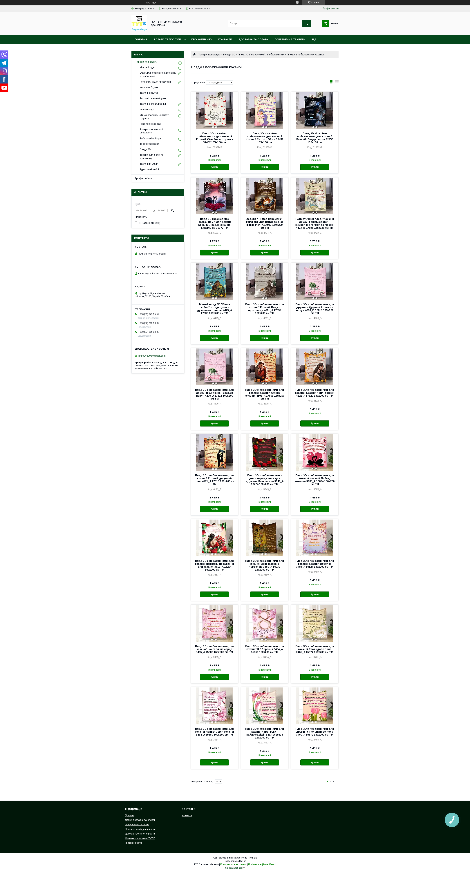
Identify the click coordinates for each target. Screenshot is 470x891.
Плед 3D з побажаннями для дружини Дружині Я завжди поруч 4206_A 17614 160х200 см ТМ (214, 394)
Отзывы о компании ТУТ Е (140, 838)
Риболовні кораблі (150, 123)
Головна (141, 39)
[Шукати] (306, 23)
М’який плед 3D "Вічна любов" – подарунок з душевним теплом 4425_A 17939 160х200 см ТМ (214, 309)
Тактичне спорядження (153, 103)
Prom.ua (252, 857)
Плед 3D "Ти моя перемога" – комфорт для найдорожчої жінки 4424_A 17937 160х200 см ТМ (265, 223)
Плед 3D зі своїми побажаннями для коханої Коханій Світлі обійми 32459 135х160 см (264, 138)
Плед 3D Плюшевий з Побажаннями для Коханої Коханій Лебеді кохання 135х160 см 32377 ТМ (214, 223)
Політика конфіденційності (140, 829)
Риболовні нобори (150, 138)
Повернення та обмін (290, 39)
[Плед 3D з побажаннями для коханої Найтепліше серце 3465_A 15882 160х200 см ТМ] (214, 623)
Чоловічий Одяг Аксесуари (155, 81)
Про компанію (201, 39)
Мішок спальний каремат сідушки (154, 117)
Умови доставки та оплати (140, 820)
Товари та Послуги (167, 39)
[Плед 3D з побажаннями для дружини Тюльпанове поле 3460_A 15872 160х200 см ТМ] (314, 705)
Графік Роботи (133, 842)
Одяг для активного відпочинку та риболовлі (158, 74)
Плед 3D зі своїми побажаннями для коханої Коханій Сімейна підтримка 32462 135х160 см (214, 138)
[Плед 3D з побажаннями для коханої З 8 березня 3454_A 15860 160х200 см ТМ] (264, 623)
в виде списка (337, 82)
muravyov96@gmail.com (152, 355)
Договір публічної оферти (140, 833)
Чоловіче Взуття (149, 87)
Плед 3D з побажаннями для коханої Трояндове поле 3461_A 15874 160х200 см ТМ (314, 649)
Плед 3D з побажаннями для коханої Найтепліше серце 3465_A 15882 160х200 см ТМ (214, 649)
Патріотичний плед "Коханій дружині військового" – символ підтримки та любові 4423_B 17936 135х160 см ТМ (314, 223)
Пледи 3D (229, 54)
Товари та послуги (209, 54)
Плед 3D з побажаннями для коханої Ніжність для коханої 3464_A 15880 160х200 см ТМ (214, 731)
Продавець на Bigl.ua (235, 861)
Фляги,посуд (147, 109)
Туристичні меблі (149, 169)
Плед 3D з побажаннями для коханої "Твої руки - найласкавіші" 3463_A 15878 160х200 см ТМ (264, 733)
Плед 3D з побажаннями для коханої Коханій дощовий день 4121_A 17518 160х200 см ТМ (214, 480)
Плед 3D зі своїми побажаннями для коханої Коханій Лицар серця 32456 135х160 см (314, 138)
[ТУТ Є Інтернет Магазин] (139, 29)
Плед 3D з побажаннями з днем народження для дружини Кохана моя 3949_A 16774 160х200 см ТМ (265, 480)
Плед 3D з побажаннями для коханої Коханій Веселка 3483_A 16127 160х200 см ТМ (314, 563)
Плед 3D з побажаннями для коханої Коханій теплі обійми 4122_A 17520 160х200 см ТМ (314, 392)
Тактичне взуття (149, 92)
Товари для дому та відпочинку (151, 156)
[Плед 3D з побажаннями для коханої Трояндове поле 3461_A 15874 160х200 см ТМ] (314, 623)
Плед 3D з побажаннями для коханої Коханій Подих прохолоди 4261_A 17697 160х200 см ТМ (264, 309)
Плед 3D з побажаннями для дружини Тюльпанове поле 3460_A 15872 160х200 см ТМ (314, 731)
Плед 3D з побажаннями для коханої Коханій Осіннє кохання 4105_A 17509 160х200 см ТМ (264, 394)
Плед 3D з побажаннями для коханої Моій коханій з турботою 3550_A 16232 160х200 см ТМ (264, 565)
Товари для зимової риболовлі (151, 131)
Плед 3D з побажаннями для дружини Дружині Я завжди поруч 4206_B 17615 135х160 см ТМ (314, 309)
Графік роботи (143, 178)
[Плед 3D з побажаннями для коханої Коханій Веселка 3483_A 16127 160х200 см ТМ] (314, 537)
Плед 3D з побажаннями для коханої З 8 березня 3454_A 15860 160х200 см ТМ (264, 649)
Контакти (225, 39)
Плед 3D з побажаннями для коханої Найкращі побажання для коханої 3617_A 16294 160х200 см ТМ (214, 565)
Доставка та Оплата (253, 39)
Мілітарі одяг (147, 67)
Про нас (129, 815)
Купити (214, 167)
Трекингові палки (149, 143)
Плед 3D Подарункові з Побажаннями (261, 54)
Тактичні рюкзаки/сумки (153, 98)
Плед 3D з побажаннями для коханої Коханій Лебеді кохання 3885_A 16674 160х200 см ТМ (315, 480)
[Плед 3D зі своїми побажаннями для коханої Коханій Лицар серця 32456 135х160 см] (314, 110)
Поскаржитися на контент (233, 864)
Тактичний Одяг (149, 163)
